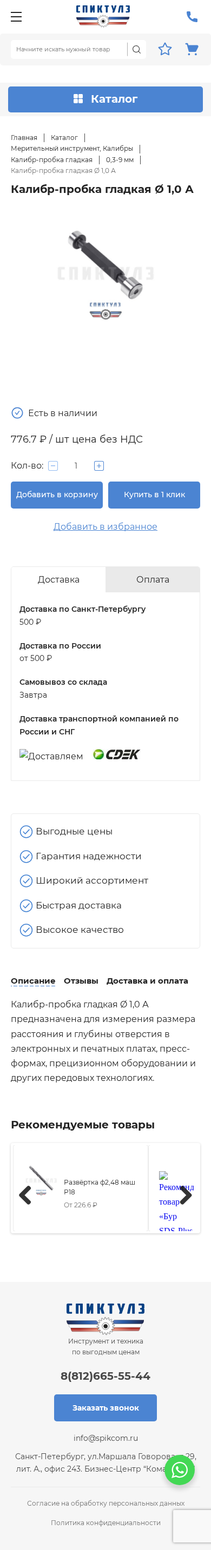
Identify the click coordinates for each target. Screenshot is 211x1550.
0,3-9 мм (120, 160)
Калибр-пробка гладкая (52, 160)
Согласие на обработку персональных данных (105, 1503)
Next (182, 1193)
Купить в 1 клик (154, 494)
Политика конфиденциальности (106, 1523)
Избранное (165, 49)
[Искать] (136, 49)
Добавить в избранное (105, 527)
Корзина (192, 49)
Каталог (64, 137)
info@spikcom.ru (106, 1438)
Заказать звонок (105, 1408)
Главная (24, 137)
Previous (29, 1193)
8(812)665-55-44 (105, 1375)
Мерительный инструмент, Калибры (72, 148)
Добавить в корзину (57, 494)
